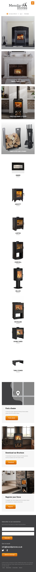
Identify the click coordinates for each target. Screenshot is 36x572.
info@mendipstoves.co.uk (12, 547)
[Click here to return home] (18, 9)
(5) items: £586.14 (13, 13)
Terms (3, 567)
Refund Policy (8, 567)
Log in (21, 13)
